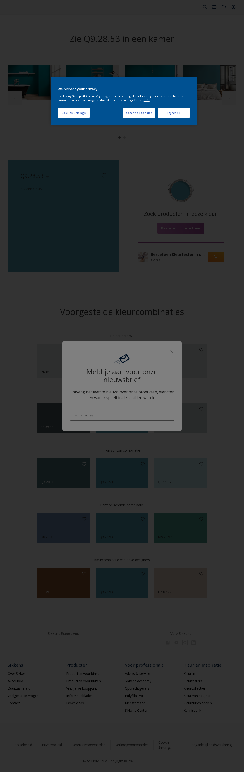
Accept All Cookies (139, 113)
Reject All (173, 113)
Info (147, 100)
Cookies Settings (74, 113)
